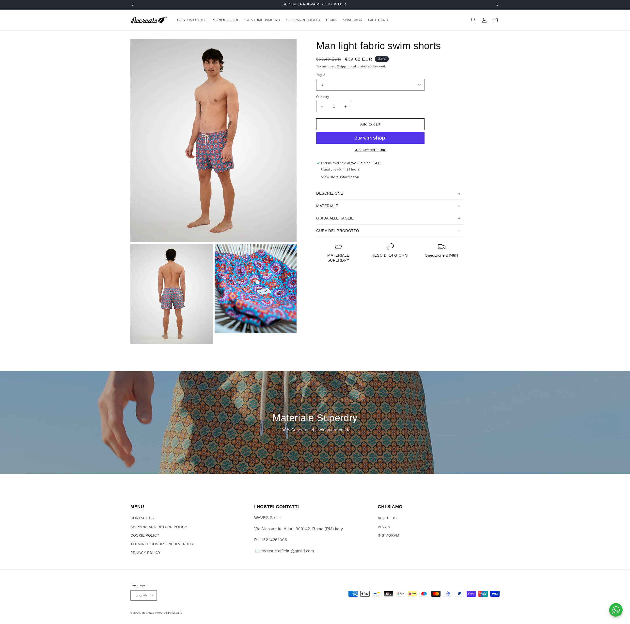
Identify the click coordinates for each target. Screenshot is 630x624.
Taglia (320, 75)
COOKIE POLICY (144, 535)
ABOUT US (387, 518)
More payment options (370, 150)
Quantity (322, 97)
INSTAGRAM (388, 535)
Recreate (148, 612)
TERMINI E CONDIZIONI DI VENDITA (162, 544)
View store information (340, 177)
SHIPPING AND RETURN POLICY (158, 527)
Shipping (344, 66)
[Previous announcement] (132, 4)
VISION (384, 527)
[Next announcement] (497, 4)
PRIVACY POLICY (145, 553)
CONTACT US (142, 518)
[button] (473, 20)
